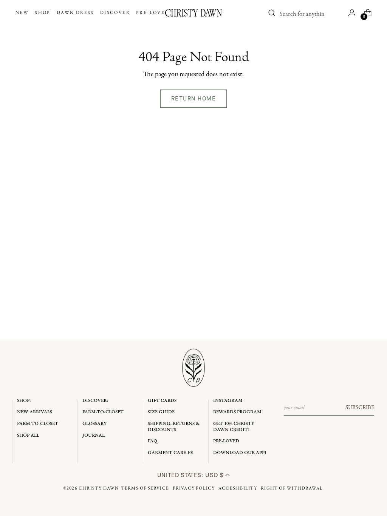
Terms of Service (145, 488)
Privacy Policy (194, 488)
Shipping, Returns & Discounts (174, 426)
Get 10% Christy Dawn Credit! (233, 426)
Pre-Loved (226, 441)
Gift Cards (162, 400)
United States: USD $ (191, 475)
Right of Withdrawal (292, 488)
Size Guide (161, 412)
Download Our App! (239, 453)
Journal (93, 435)
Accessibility (237, 488)
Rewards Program (237, 412)
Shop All (28, 435)
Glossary (94, 423)
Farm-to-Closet (37, 423)
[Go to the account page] (351, 12)
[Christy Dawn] (193, 13)
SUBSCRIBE (359, 407)
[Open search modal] (272, 13)
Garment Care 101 (171, 453)
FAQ (152, 441)
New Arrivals (34, 412)
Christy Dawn (99, 488)
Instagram (228, 400)
